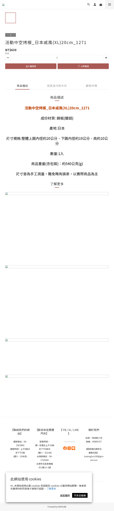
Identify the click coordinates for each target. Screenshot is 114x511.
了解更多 (51, 488)
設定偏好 (65, 495)
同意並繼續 (80, 495)
